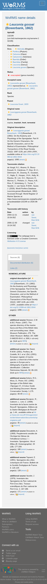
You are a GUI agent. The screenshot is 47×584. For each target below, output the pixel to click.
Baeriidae (16, 62)
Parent (10, 101)
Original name (13, 109)
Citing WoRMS (31, 519)
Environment (13, 119)
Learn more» (43, 571)
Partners (5, 527)
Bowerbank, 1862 (23, 282)
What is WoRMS (8, 519)
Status (10, 72)
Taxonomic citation (15, 164)
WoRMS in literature (10, 532)
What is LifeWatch (9, 522)
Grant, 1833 (19, 104)
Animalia (20, 49)
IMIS (24, 341)
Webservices (30, 540)
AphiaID (10, 32)
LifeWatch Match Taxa (34, 537)
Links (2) (13, 268)
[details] (22, 160)
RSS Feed (10, 556)
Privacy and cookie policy (24, 582)
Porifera (16, 51)
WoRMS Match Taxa (33, 535)
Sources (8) (15, 257)
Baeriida (16, 59)
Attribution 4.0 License (16, 241)
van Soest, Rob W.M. (35, 217)
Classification (13, 46)
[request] (35, 344)
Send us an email (13, 550)
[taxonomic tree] (13, 248)
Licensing (11, 233)
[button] (7, 24)
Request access (32, 524)
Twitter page (11, 553)
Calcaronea (17, 57)
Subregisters (7, 524)
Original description (16, 127)
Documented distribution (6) (21, 263)
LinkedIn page (12, 558)
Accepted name (14, 80)
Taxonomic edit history (17, 209)
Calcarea (16, 54)
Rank (9, 93)
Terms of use (30, 522)
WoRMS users (8, 529)
